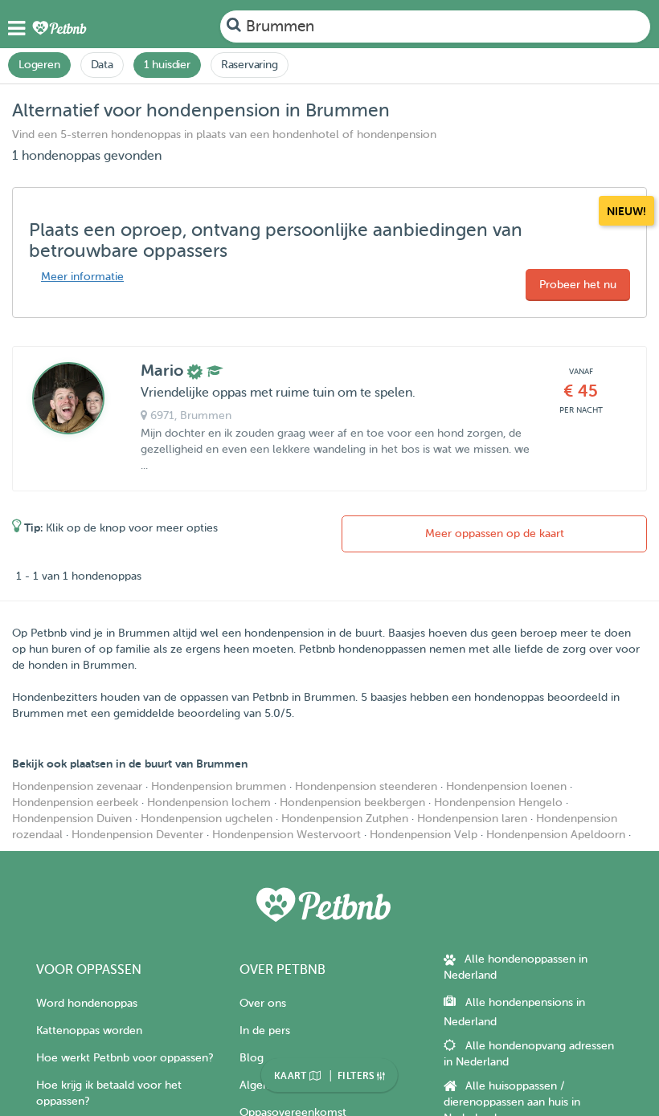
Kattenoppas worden (89, 1030)
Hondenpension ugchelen (206, 819)
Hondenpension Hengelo (498, 802)
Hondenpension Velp (423, 835)
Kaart (291, 1075)
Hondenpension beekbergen (352, 802)
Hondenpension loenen (506, 786)
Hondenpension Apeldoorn (555, 835)
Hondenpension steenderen (366, 786)
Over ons (262, 1003)
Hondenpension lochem (209, 802)
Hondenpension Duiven (72, 819)
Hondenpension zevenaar (77, 786)
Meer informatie (82, 277)
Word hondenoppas (86, 1003)
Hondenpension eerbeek (75, 802)
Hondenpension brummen (218, 786)
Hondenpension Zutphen (344, 819)
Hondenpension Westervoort (286, 835)
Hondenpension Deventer (137, 835)
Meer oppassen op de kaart (494, 533)
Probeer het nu (577, 285)
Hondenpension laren (472, 819)
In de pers (264, 1030)
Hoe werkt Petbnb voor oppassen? (124, 1058)
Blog (251, 1058)
